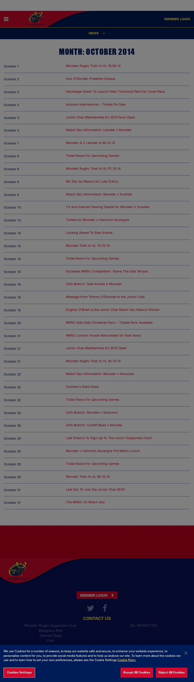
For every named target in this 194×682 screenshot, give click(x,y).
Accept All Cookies (136, 672)
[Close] (185, 653)
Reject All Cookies (172, 672)
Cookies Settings (19, 672)
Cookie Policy (126, 660)
